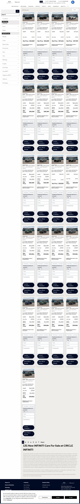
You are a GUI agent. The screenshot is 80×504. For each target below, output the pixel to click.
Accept (70, 497)
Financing (7, 487)
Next (42, 442)
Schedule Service (46, 485)
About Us (7, 482)
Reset (3, 14)
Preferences (45, 497)
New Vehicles (27, 485)
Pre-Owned (26, 487)
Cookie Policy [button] (8, 498)
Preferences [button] (9, 500)
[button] (72, 2)
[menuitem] (10, 22)
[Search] (17, 11)
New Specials (27, 489)
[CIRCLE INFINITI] (13, 2)
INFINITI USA (8, 490)
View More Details (27, 77)
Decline (58, 497)
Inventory (26, 482)
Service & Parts (45, 482)
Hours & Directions (9, 485)
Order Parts (45, 487)
